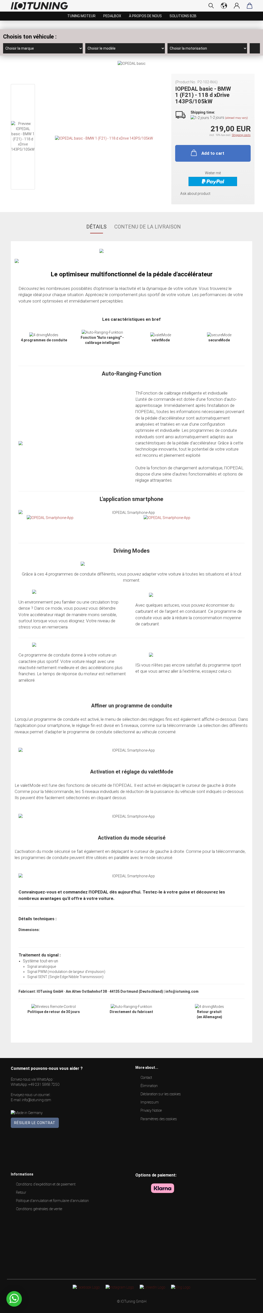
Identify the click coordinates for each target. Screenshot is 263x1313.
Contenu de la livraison (147, 227)
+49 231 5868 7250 (43, 1084)
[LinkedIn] (152, 1287)
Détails (96, 227)
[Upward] (249, 1305)
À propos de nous (145, 16)
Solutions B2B (183, 16)
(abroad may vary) (236, 118)
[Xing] (180, 1287)
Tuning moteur (81, 16)
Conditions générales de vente (39, 1209)
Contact (146, 1077)
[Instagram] (120, 1287)
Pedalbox (112, 16)
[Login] (236, 5)
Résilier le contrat (34, 1123)
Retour (21, 1192)
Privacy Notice (151, 1110)
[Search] (211, 5)
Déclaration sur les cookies (160, 1094)
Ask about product (195, 194)
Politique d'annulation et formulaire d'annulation (52, 1201)
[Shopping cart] (249, 5)
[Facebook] (86, 1287)
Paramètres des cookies (158, 1119)
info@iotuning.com (36, 1100)
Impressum (149, 1102)
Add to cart (212, 153)
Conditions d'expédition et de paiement (46, 1184)
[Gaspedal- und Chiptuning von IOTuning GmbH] (41, 6)
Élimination (149, 1086)
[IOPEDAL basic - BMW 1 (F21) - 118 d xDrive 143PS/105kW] (104, 138)
